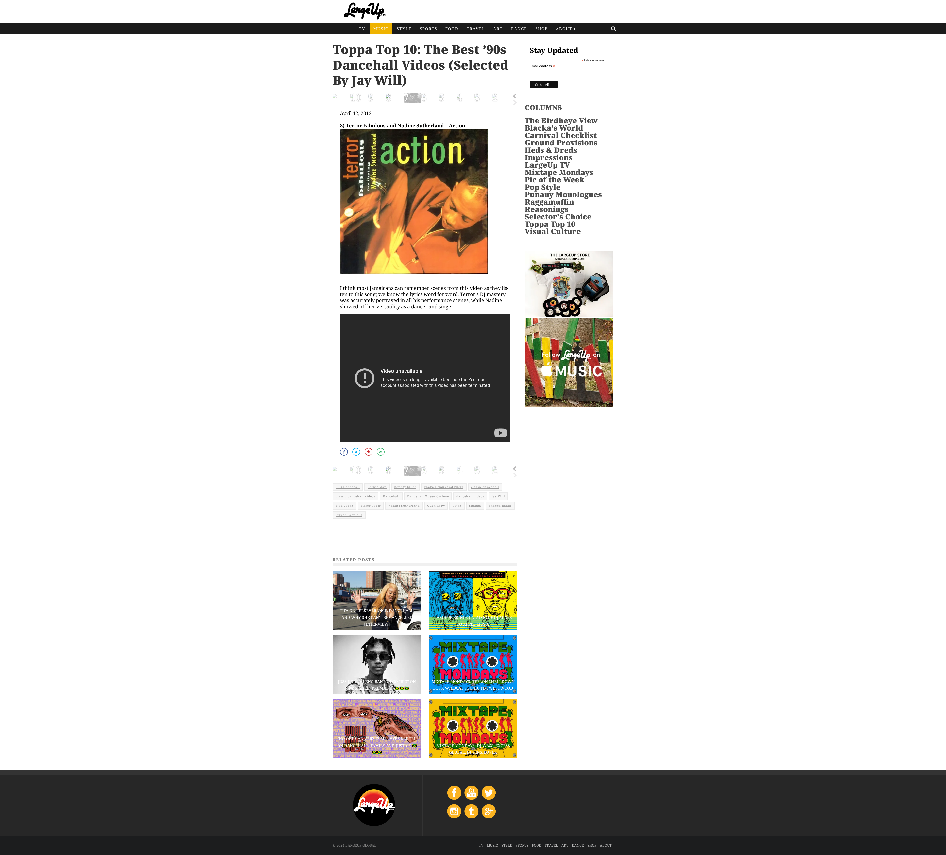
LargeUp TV (547, 165)
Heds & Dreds (551, 150)
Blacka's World (554, 128)
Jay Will (498, 496)
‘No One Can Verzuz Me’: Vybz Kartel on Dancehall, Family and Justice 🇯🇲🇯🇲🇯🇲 (377, 745)
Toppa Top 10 (550, 224)
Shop (541, 29)
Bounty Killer (405, 487)
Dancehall (391, 496)
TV (362, 29)
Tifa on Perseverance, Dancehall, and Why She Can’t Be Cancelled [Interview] (377, 617)
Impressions (548, 157)
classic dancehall (485, 487)
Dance (519, 29)
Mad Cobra (344, 506)
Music (381, 29)
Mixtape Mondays (559, 172)
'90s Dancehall (348, 487)
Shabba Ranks (500, 506)
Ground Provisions (561, 143)
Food (451, 29)
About (564, 29)
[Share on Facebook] (344, 452)
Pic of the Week (554, 179)
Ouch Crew (436, 506)
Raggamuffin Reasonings (549, 205)
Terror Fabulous (349, 515)
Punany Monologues (563, 194)
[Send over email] (381, 452)
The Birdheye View (561, 120)
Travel (476, 29)
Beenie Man (377, 487)
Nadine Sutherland (404, 506)
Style (404, 29)
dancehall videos (470, 496)
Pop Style (542, 187)
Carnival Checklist (561, 135)
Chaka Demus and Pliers (443, 487)
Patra (457, 506)
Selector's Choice (558, 216)
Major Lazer (371, 506)
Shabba (475, 506)
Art (498, 29)
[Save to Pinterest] (369, 452)
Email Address (542, 66)
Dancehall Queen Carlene (428, 496)
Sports (428, 29)
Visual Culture (553, 231)
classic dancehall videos (355, 496)
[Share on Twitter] (356, 452)
